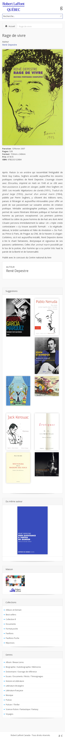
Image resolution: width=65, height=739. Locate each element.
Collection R (11, 619)
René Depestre (9, 44)
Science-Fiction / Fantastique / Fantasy (22, 709)
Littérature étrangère (15, 686)
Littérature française (14, 690)
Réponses (10, 643)
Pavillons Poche (12, 638)
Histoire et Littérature (15, 681)
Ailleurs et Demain (13, 610)
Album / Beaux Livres (15, 662)
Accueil (12, 26)
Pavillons (9, 633)
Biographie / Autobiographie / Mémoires (23, 667)
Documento (11, 624)
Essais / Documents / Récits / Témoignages (24, 676)
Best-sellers (11, 614)
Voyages (9, 714)
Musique (9, 695)
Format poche (12, 628)
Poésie (9, 700)
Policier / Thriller (13, 704)
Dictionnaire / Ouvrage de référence (21, 671)
